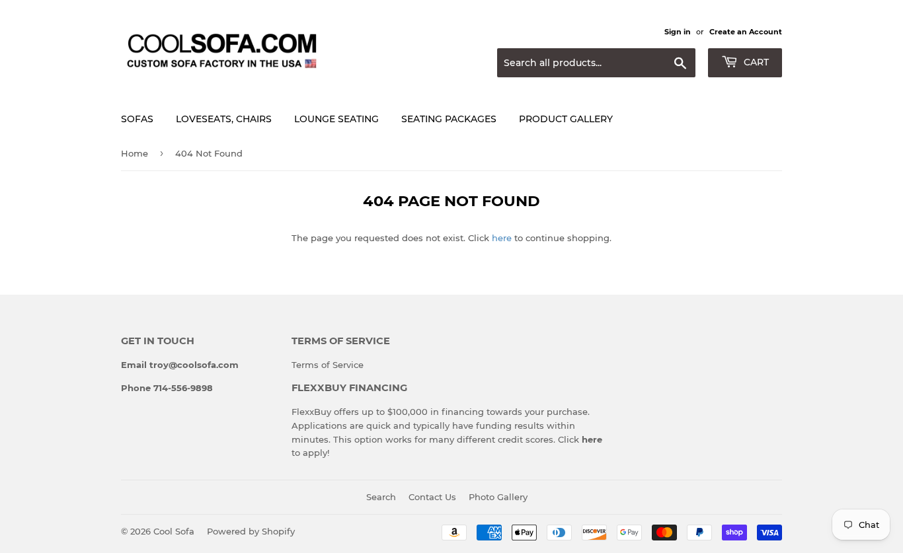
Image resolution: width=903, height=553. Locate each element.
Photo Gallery (498, 497)
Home (134, 153)
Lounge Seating (336, 119)
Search (381, 497)
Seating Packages (448, 119)
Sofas (137, 119)
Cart (755, 62)
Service (348, 364)
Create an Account (745, 31)
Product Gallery (566, 119)
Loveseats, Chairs (224, 119)
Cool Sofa (173, 531)
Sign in (677, 31)
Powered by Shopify (251, 531)
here (502, 238)
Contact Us (432, 497)
